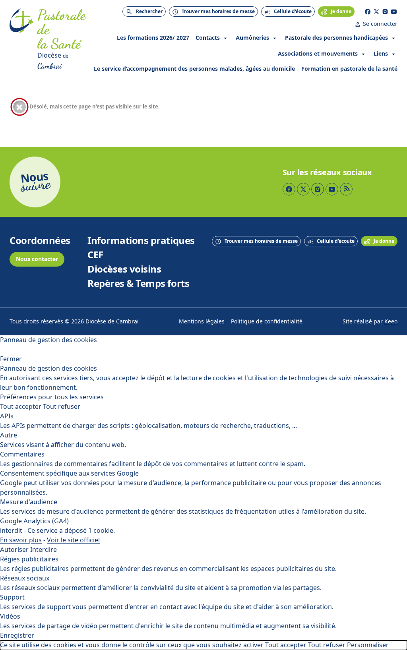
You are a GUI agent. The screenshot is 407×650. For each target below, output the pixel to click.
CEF (95, 255)
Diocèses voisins (124, 269)
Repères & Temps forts (138, 283)
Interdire (43, 549)
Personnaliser (368, 645)
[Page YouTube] (393, 11)
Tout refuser (61, 406)
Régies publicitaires (29, 559)
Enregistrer (17, 635)
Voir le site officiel (73, 540)
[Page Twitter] (376, 11)
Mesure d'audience (28, 502)
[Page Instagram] (385, 11)
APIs (7, 416)
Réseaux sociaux (24, 578)
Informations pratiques (140, 241)
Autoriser (14, 549)
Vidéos (10, 616)
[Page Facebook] (367, 11)
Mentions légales (202, 321)
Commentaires (22, 454)
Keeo (390, 321)
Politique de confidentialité (266, 321)
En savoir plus (21, 540)
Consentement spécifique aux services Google (69, 473)
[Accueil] (22, 40)
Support (12, 597)
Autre (8, 435)
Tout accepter (20, 406)
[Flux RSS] (346, 189)
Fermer (11, 359)
